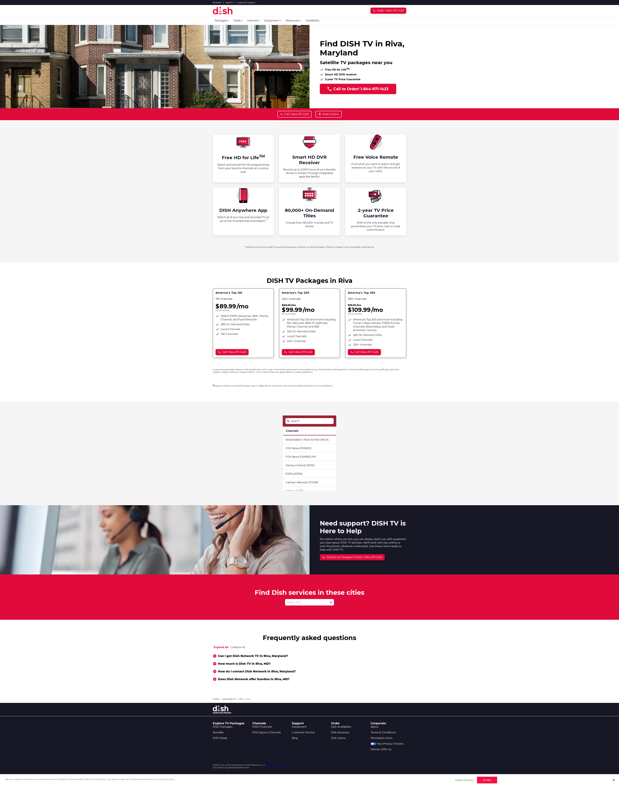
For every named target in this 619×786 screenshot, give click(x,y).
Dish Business (340, 732)
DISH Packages (222, 726)
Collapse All (237, 647)
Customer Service (303, 732)
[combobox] (306, 602)
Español (229, 2)
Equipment (299, 726)
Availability (229, 699)
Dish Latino (338, 738)
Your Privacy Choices (390, 743)
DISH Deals (220, 738)
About (375, 726)
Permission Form (382, 738)
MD (241, 699)
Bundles (218, 732)
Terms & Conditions (383, 732)
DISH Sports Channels (266, 732)
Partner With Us (381, 749)
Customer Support (246, 2)
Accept (487, 780)
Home (216, 699)
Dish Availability (341, 726)
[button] (331, 602)
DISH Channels (262, 726)
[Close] (613, 780)
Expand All (221, 647)
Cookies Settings (464, 780)
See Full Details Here (276, 765)
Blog (295, 738)
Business (217, 2)
